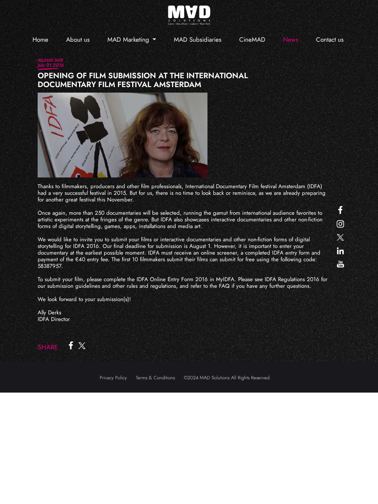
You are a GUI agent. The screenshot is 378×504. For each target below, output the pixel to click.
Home (40, 39)
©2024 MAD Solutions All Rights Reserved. (227, 377)
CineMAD (252, 39)
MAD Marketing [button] (129, 39)
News (290, 39)
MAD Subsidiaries (197, 39)
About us (78, 39)
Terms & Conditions (155, 377)
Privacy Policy (113, 377)
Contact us (330, 39)
